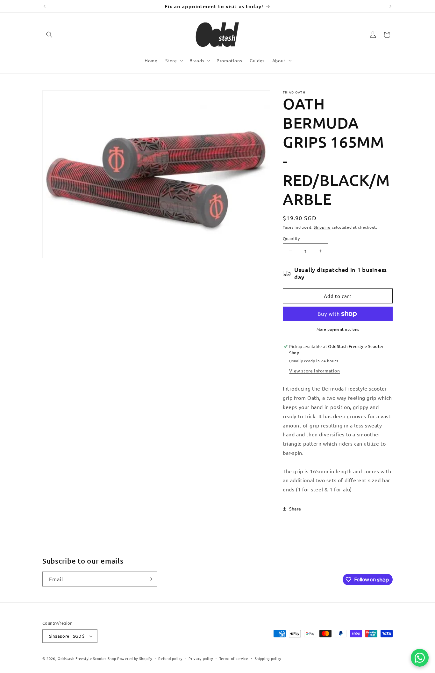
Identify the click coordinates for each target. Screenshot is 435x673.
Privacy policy (201, 658)
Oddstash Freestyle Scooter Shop (87, 658)
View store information (314, 370)
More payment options (338, 329)
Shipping (322, 227)
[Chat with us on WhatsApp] (420, 658)
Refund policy (170, 658)
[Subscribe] (150, 579)
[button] (49, 35)
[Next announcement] (390, 6)
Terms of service (233, 658)
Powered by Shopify (134, 658)
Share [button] (295, 508)
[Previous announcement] (45, 6)
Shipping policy (268, 658)
